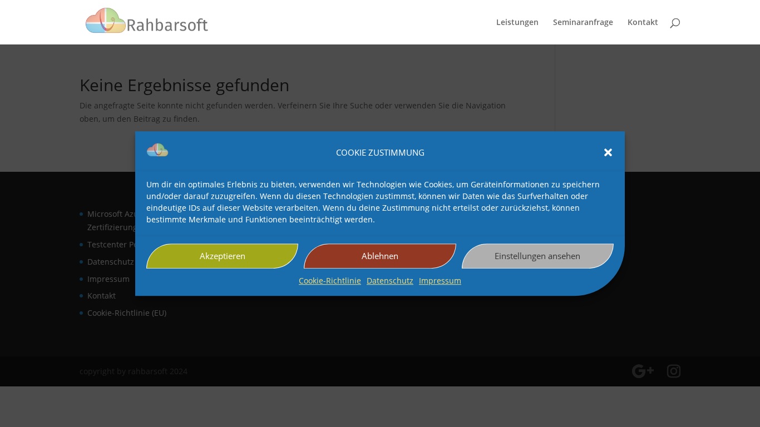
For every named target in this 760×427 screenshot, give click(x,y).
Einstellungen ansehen (537, 256)
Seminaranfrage (583, 22)
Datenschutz (390, 280)
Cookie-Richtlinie (330, 280)
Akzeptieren (222, 256)
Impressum (440, 280)
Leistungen (517, 22)
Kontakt (643, 22)
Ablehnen (380, 256)
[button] (608, 152)
